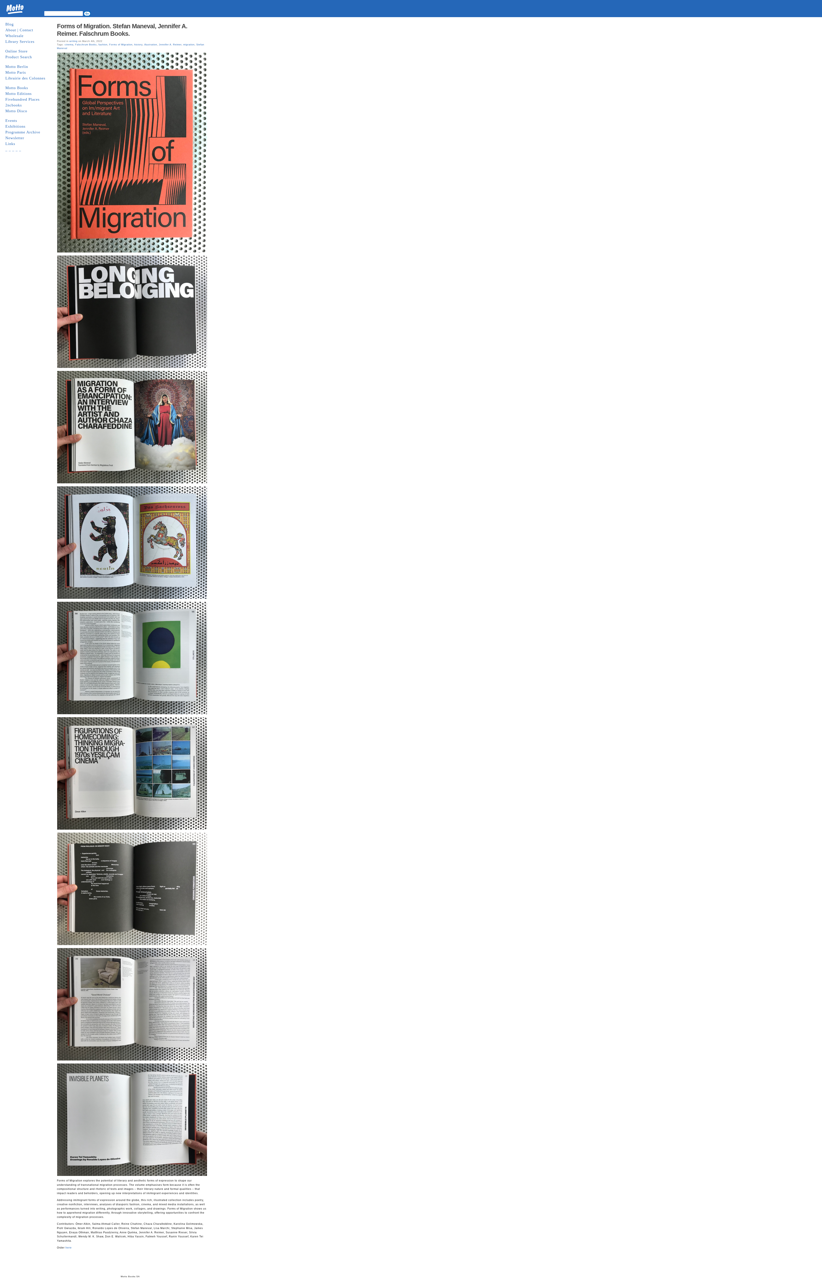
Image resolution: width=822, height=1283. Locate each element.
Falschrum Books (86, 44)
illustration (150, 44)
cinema (69, 44)
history (138, 44)
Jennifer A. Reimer (170, 44)
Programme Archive (22, 132)
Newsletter (14, 138)
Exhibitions (15, 126)
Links (10, 144)
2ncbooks (13, 105)
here (69, 1247)
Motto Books (16, 88)
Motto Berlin (16, 66)
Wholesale (14, 36)
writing (73, 41)
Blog (9, 24)
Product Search (18, 57)
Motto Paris (15, 72)
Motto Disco (16, 111)
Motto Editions (18, 93)
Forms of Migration (121, 44)
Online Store (16, 51)
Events (11, 120)
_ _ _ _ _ (13, 149)
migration (189, 44)
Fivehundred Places (22, 99)
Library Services (19, 41)
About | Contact (19, 30)
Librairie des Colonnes (25, 78)
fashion (102, 44)
